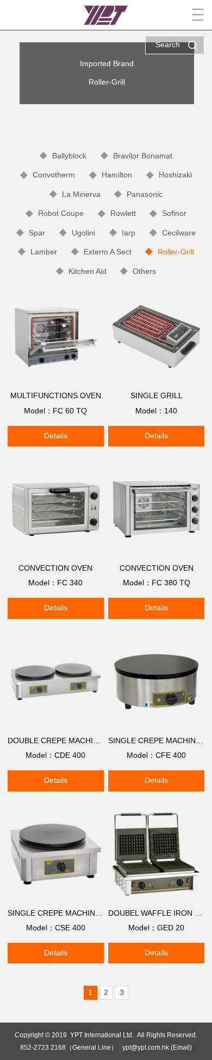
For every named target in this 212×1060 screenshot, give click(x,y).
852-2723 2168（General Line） (68, 1047)
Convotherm (54, 174)
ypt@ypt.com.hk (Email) (157, 1047)
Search (167, 45)
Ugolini (83, 232)
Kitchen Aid (87, 271)
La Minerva (81, 194)
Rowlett (123, 213)
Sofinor (174, 213)
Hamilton (117, 174)
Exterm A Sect (108, 251)
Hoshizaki (175, 174)
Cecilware (179, 232)
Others (144, 271)
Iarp (128, 232)
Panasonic (145, 194)
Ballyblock (69, 155)
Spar (37, 232)
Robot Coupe (61, 213)
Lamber (43, 251)
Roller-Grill (176, 251)
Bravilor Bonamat (142, 155)
